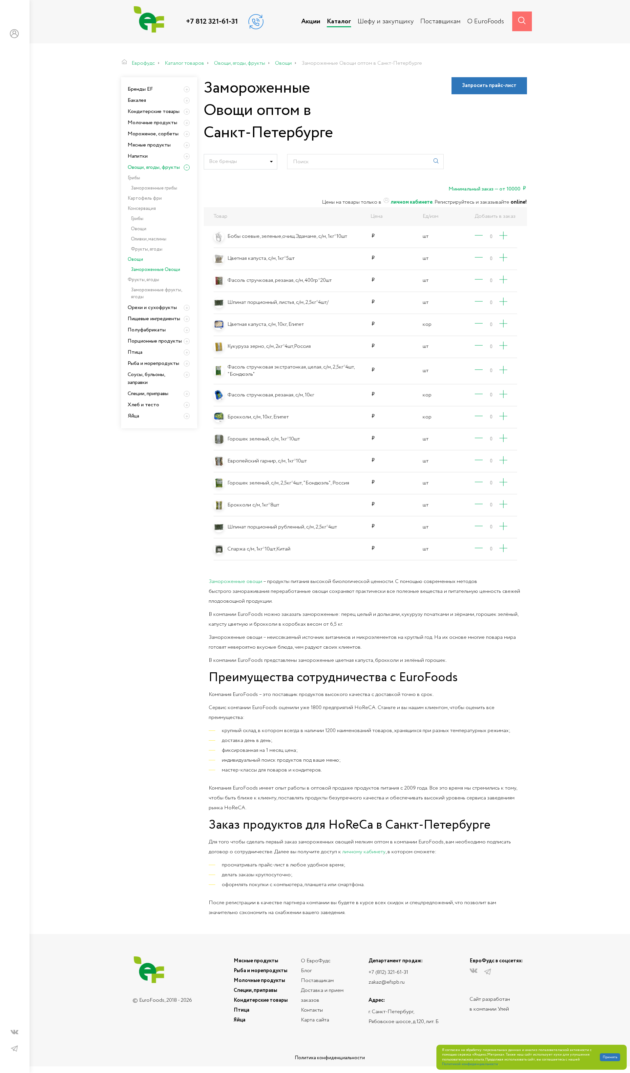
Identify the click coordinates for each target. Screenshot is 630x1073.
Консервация (142, 208)
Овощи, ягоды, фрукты (154, 167)
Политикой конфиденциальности (470, 1064)
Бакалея (137, 100)
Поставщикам (440, 21)
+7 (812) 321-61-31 (388, 972)
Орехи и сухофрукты (152, 307)
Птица (135, 352)
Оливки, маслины (148, 239)
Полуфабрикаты (147, 330)
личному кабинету (364, 852)
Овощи (138, 229)
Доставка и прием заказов (322, 995)
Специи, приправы (148, 393)
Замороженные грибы (154, 188)
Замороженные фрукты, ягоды (156, 293)
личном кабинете (411, 202)
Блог (306, 970)
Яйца (133, 416)
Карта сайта (315, 1020)
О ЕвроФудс (315, 961)
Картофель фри (145, 198)
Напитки (138, 156)
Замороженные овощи (235, 581)
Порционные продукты (155, 341)
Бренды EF (140, 89)
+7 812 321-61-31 (212, 21)
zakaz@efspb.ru (386, 982)
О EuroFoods (485, 21)
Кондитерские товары (153, 111)
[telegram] (14, 1049)
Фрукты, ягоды (146, 249)
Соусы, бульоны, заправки (146, 378)
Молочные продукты (152, 122)
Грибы (134, 178)
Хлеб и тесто (143, 405)
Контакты (312, 1010)
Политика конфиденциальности (330, 1058)
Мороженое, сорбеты (153, 134)
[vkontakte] (14, 1033)
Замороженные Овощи (155, 269)
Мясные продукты (149, 145)
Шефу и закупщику (386, 21)
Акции (310, 21)
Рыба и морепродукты (153, 363)
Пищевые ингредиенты (154, 319)
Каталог (339, 21)
